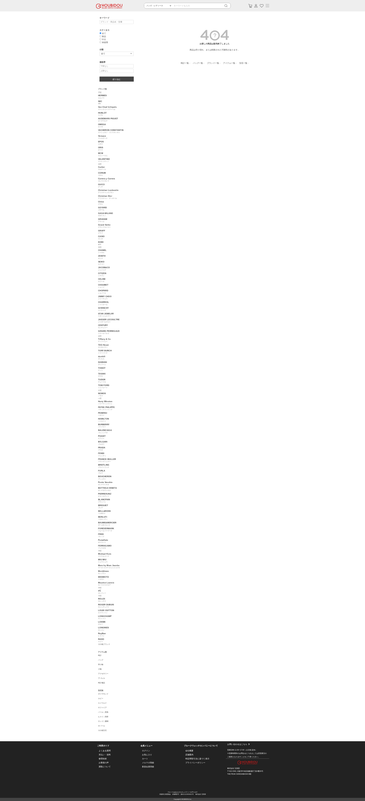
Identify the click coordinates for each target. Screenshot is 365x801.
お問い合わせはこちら (237, 744)
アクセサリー (103, 674)
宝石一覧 (243, 63)
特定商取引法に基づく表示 (197, 758)
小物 (100, 669)
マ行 (100, 551)
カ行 (100, 164)
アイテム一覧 (229, 63)
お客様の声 (104, 762)
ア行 (100, 92)
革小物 (100, 665)
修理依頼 (103, 758)
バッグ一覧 (198, 63)
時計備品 (101, 683)
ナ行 (100, 390)
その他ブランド (104, 644)
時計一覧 (185, 63)
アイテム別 (102, 652)
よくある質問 (105, 751)
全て (103, 33)
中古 (103, 39)
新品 (103, 36)
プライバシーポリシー (195, 762)
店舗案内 (189, 755)
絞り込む (117, 79)
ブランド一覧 (213, 63)
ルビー (100, 698)
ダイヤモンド (103, 694)
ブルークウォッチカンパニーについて (201, 746)
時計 (100, 655)
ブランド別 (102, 89)
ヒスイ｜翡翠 (103, 717)
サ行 (100, 247)
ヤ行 (100, 588)
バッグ (100, 660)
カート (145, 758)
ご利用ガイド (103, 746)
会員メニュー (147, 746)
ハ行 (100, 398)
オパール (101, 726)
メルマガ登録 (148, 762)
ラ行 (100, 596)
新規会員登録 (148, 766)
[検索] (228, 6)
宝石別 (100, 690)
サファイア (102, 708)
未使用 (104, 42)
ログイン (146, 751)
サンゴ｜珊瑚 (103, 721)
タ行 (100, 336)
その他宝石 (102, 730)
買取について (105, 766)
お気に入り (147, 755)
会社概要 (189, 751)
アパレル (101, 678)
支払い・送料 (105, 755)
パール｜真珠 (103, 712)
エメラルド (102, 703)
